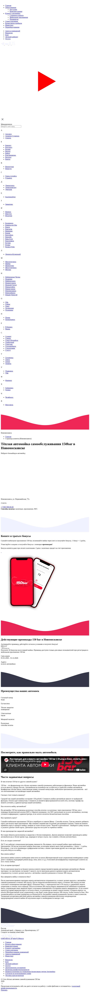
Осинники (9, 310)
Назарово (8, 279)
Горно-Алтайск (11, 176)
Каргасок (8, 229)
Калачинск (9, 223)
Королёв (8, 237)
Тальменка (9, 358)
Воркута (8, 169)
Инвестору (9, 25)
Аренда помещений (12, 31)
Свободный (9, 342)
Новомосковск (10, 291)
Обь (6, 302)
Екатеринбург (10, 197)
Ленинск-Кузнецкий (13, 254)
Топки (7, 362)
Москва (8, 270)
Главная (8, 5)
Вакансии (9, 33)
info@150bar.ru (18, 938)
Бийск (7, 153)
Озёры (7, 304)
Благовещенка (10, 155)
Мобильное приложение (19, 17)
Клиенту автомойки (12, 13)
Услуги (8, 39)
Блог (7, 35)
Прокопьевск (10, 319)
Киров (7, 233)
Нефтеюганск (10, 281)
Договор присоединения (14, 975)
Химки (8, 390)
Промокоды (14, 19)
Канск (7, 227)
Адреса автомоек (11, 21)
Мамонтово (9, 266)
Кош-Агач (9, 239)
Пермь (7, 318)
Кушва (7, 245)
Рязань (7, 329)
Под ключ (13, 9)
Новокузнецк (10, 289)
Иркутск (8, 214)
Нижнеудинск (10, 283)
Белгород (8, 147)
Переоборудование (12, 27)
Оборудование (10, 7)
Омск (7, 306)
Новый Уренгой (11, 295)
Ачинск (8, 138)
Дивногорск (9, 185)
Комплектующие (16, 11)
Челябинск (9, 397)
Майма (7, 264)
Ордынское (9, 308)
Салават (8, 336)
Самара (8, 338)
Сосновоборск (10, 346)
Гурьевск (8, 178)
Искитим (8, 216)
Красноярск (9, 241)
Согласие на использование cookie (18, 973)
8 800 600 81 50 (6, 938)
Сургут (8, 350)
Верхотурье (9, 167)
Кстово (8, 243)
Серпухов (9, 344)
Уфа (6, 373)
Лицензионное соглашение (15, 968)
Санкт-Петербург (11, 340)
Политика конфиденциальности (17, 970)
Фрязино (8, 380)
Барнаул (8, 145)
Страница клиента (16, 15)
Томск (7, 360)
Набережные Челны (12, 277)
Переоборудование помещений (17, 952)
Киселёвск (9, 235)
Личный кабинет (11, 37)
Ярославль (9, 405)
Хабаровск (9, 388)
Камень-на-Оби (11, 225)
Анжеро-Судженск (12, 136)
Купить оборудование (13, 944)
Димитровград (10, 187)
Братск (7, 159)
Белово (8, 149)
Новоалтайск (10, 287)
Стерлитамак (10, 348)
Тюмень (8, 364)
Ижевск (8, 212)
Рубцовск (8, 327)
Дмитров (8, 189)
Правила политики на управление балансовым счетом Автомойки (30, 972)
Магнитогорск (10, 262)
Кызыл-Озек (10, 247)
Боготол (8, 157)
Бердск (7, 151)
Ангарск (8, 134)
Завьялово (9, 204)
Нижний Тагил (11, 285)
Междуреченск (10, 268)
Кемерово (9, 231)
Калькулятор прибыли (13, 23)
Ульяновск (9, 371)
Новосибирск (10, 293)
